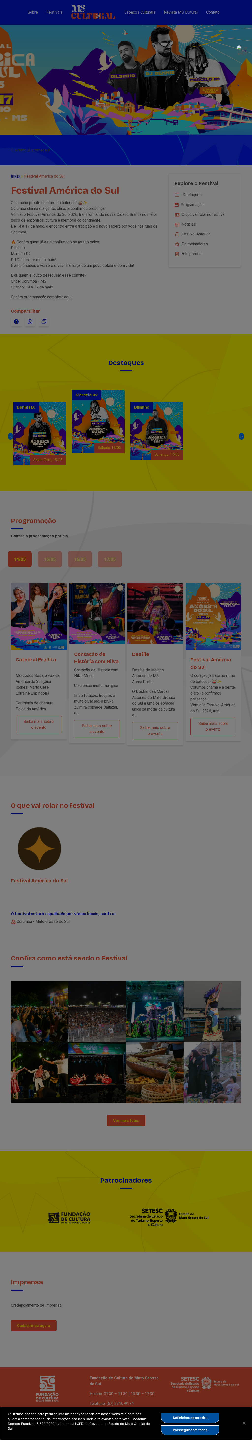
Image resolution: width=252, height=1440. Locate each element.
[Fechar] (244, 1423)
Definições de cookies (190, 1418)
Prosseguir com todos (190, 1430)
